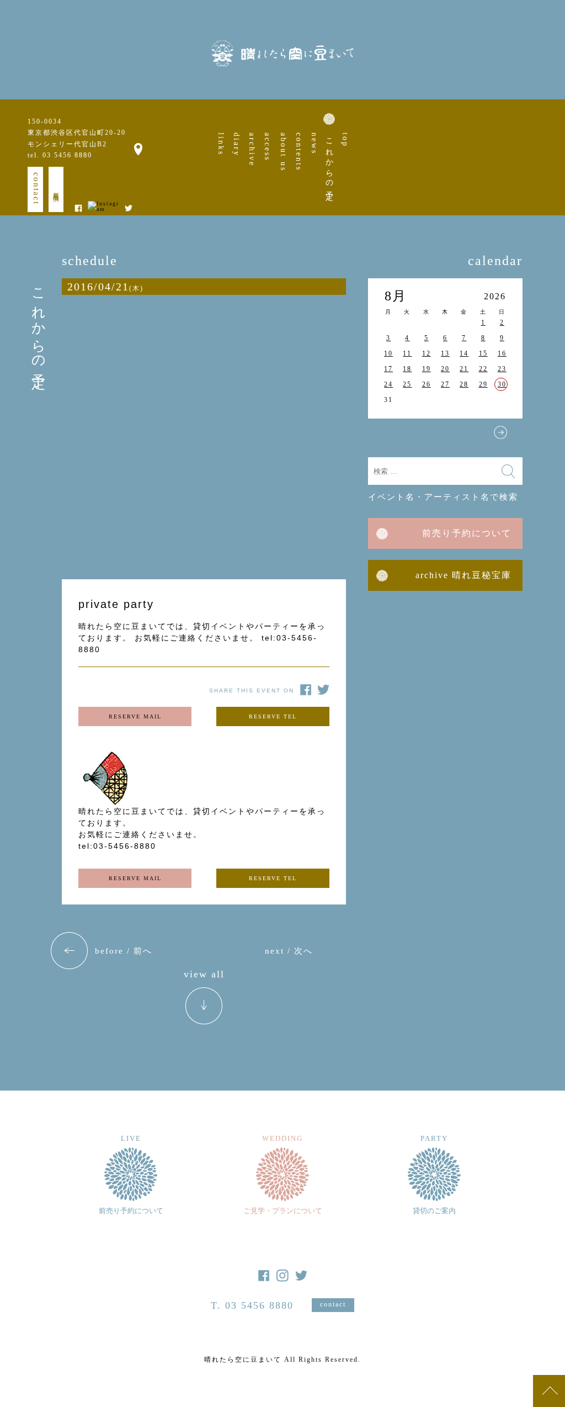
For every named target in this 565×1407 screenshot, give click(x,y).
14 (464, 353)
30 (502, 384)
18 (407, 369)
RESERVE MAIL (135, 716)
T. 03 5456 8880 (252, 1305)
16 (502, 353)
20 (445, 369)
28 (464, 384)
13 (445, 353)
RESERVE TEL (273, 716)
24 (388, 384)
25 (407, 384)
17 (388, 369)
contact (36, 188)
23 (502, 369)
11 (407, 353)
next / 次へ (289, 950)
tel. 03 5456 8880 (60, 155)
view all (204, 974)
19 (426, 369)
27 (445, 384)
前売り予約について (466, 533)
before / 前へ (123, 950)
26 (426, 384)
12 (426, 353)
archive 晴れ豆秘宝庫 (463, 575)
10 (388, 353)
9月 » (500, 432)
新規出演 (56, 189)
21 (464, 369)
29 (483, 384)
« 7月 (390, 432)
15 (483, 353)
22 (483, 369)
